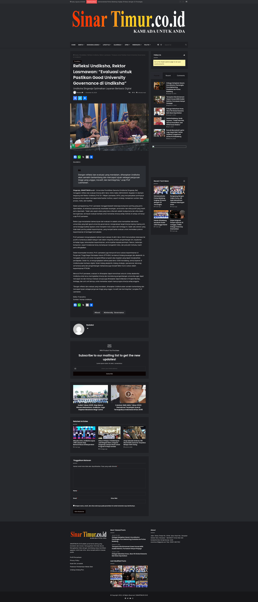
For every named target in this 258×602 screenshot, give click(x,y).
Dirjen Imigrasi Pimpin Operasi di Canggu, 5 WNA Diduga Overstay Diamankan (176, 224)
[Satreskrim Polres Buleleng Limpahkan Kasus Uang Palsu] (116, 584)
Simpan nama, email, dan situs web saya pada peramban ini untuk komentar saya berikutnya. (105, 506)
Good (98, 313)
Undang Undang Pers (77, 570)
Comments (181, 75)
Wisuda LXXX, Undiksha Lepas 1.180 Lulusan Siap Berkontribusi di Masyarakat (84, 443)
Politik (146, 45)
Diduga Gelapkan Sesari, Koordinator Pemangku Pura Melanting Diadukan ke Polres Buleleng (175, 87)
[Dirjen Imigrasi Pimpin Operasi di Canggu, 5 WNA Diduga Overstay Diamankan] (177, 214)
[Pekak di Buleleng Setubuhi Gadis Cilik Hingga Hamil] (161, 214)
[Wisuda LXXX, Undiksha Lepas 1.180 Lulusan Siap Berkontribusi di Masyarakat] (84, 432)
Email (75, 498)
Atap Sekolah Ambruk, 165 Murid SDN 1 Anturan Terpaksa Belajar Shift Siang (135, 443)
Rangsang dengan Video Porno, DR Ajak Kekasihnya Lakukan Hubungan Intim (122, 2)
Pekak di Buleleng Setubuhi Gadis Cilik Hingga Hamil (160, 222)
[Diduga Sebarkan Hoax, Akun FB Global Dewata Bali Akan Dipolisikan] (159, 111)
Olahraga (117, 45)
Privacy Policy (74, 560)
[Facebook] (75, 98)
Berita (80, 45)
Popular (156, 75)
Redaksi (79, 92)
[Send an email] (82, 92)
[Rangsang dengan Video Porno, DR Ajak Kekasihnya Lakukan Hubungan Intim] (177, 190)
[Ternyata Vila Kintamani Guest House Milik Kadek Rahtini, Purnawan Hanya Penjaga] (159, 99)
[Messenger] (85, 98)
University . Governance (114, 313)
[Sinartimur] (129, 23)
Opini (126, 45)
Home (73, 45)
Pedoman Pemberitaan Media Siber (81, 566)
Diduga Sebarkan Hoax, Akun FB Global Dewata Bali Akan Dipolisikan (175, 111)
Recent (168, 75)
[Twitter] (80, 98)
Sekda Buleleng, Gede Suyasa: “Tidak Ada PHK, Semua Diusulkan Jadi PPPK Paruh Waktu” (175, 121)
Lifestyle (106, 45)
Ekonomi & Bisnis (93, 45)
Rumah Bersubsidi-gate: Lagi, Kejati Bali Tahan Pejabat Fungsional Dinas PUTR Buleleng (175, 133)
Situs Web (114, 498)
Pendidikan (83, 55)
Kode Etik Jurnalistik (76, 563)
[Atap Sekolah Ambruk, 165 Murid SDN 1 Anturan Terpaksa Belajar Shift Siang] (135, 432)
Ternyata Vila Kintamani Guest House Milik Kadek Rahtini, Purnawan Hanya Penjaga (175, 100)
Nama (75, 490)
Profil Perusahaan (76, 557)
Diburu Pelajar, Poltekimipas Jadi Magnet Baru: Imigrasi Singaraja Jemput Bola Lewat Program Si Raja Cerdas (109, 443)
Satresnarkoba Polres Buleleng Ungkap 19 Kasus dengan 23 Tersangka (160, 200)
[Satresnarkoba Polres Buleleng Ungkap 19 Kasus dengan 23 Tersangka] (161, 190)
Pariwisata (136, 45)
